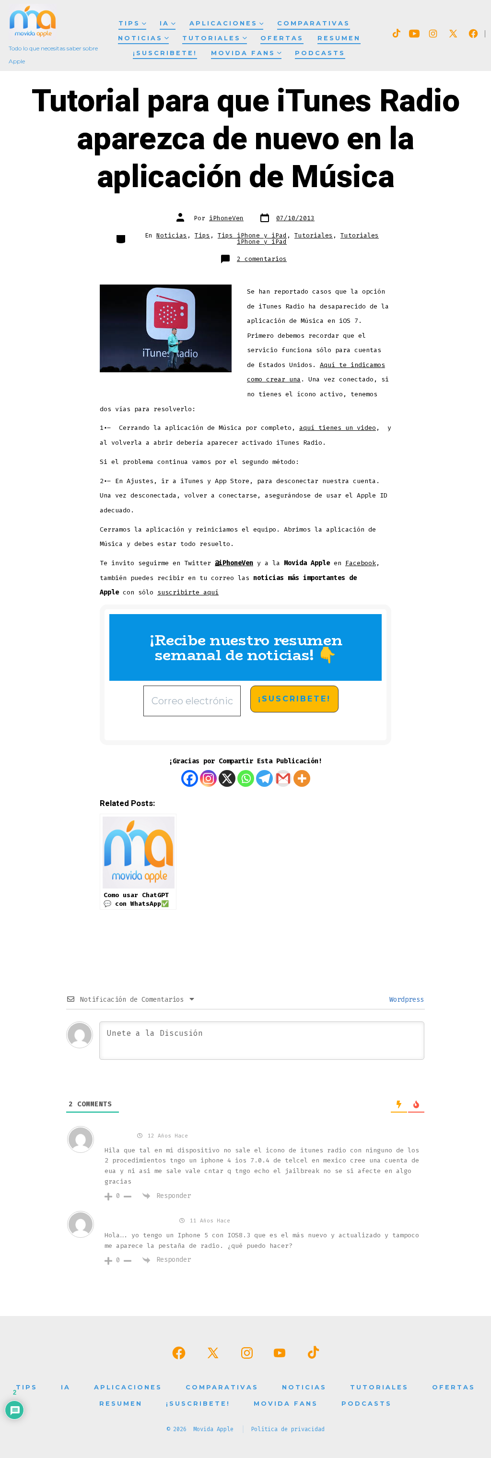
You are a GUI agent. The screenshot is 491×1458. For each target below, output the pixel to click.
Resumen (339, 38)
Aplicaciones (223, 23)
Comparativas (313, 23)
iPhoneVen (226, 218)
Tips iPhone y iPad (252, 235)
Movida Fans (243, 53)
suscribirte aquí (188, 592)
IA (164, 23)
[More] (301, 778)
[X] (227, 778)
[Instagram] (208, 778)
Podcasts (320, 53)
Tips (129, 23)
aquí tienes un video (337, 428)
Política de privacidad (288, 1429)
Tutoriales (211, 38)
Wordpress (405, 999)
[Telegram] (264, 778)
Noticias (140, 38)
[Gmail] (283, 778)
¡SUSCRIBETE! (165, 53)
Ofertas (282, 38)
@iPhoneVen (234, 563)
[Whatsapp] (245, 778)
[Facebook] (189, 778)
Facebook (360, 563)
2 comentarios (262, 259)
